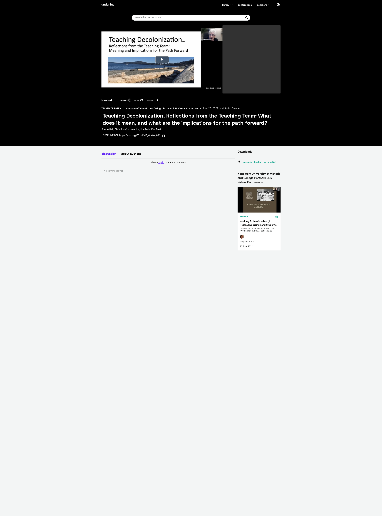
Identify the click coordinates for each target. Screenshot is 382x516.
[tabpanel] (168, 166)
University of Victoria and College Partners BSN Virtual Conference (259, 178)
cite (136, 100)
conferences (245, 4)
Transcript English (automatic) (259, 161)
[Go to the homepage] (107, 4)
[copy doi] (165, 135)
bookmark (107, 100)
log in (161, 162)
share (123, 100)
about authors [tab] (131, 153)
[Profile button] (278, 4)
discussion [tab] (109, 153)
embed (150, 100)
